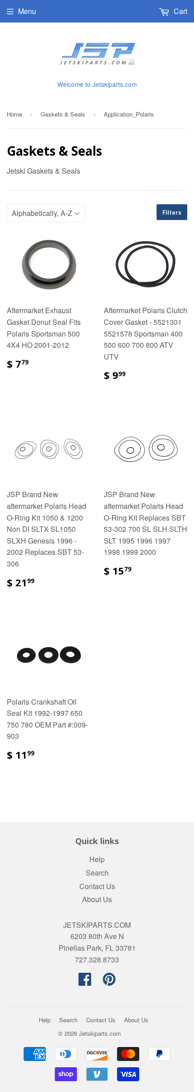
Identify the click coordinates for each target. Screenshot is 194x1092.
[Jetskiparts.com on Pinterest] (109, 981)
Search (97, 872)
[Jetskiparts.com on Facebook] (85, 981)
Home (14, 114)
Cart (179, 11)
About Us (97, 899)
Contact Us (97, 886)
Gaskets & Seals (63, 114)
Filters (171, 212)
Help (97, 859)
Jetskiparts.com (100, 1033)
